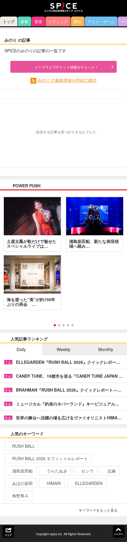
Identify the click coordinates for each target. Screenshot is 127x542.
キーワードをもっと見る (98, 509)
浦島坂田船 (22, 471)
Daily (21, 349)
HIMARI (54, 483)
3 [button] (64, 325)
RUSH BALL (23, 446)
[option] (63, 255)
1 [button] (55, 325)
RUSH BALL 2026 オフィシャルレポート (50, 458)
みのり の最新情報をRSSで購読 (67, 80)
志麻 (112, 471)
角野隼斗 (20, 496)
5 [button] (72, 325)
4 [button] (68, 325)
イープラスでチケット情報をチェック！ (66, 66)
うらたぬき (57, 471)
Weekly (63, 349)
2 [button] (59, 325)
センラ (87, 471)
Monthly (105, 349)
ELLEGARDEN (88, 483)
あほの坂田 (22, 483)
